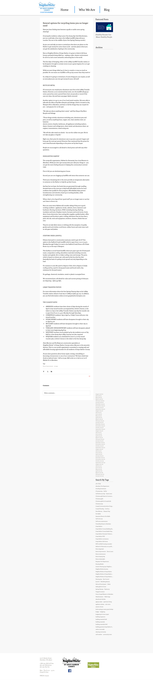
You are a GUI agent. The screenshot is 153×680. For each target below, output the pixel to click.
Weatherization (99, 596)
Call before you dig (100, 493)
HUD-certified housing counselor (104, 544)
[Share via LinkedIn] (51, 371)
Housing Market (100, 564)
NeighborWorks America (102, 569)
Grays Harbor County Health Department (104, 531)
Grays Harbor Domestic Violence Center (104, 534)
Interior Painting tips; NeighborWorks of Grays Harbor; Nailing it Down (104, 566)
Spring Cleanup (99, 589)
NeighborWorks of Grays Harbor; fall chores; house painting (104, 576)
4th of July (98, 483)
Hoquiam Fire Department (102, 561)
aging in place (99, 601)
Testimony (107, 589)
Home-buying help (100, 556)
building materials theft (101, 624)
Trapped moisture (100, 591)
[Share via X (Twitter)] (47, 371)
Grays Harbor (99, 526)
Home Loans (110, 551)
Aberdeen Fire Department (102, 486)
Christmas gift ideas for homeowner (104, 496)
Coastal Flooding (100, 508)
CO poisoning (99, 491)
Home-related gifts (100, 559)
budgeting (102, 611)
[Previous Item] (98, 27)
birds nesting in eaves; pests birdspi (104, 609)
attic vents (107, 604)
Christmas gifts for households (103, 501)
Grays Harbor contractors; (102, 539)
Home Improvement (48, 366)
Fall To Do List (99, 519)
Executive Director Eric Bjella (103, 516)
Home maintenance (101, 554)
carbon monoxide (100, 629)
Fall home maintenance (101, 521)
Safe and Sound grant (101, 584)
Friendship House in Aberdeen (103, 524)
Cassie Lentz (109, 493)
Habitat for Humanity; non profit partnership (104, 546)
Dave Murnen (99, 511)
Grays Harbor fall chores (102, 541)
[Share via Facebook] (43, 371)
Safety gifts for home (101, 586)
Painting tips (99, 579)
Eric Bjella (98, 513)
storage (56, 366)
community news (107, 634)
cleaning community (101, 632)
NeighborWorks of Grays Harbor (104, 571)
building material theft (101, 619)
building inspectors (100, 616)
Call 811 (105, 491)
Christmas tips (99, 503)
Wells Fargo (107, 596)
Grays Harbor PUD (100, 536)
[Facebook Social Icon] (69, 670)
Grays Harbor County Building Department (104, 529)
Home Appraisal (100, 549)
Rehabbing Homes (105, 581)
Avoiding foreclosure (101, 488)
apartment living (107, 601)
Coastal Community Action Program (104, 506)
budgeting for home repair (102, 614)
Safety (108, 584)
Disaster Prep (106, 511)
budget (97, 611)
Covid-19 (107, 508)
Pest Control (106, 579)
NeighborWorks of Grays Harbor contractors (104, 574)
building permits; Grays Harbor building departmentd (104, 627)
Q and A (98, 581)
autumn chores (99, 606)
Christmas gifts (99, 498)
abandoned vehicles (101, 599)
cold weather (99, 634)
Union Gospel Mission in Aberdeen (104, 594)
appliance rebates (100, 604)
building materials (100, 622)
